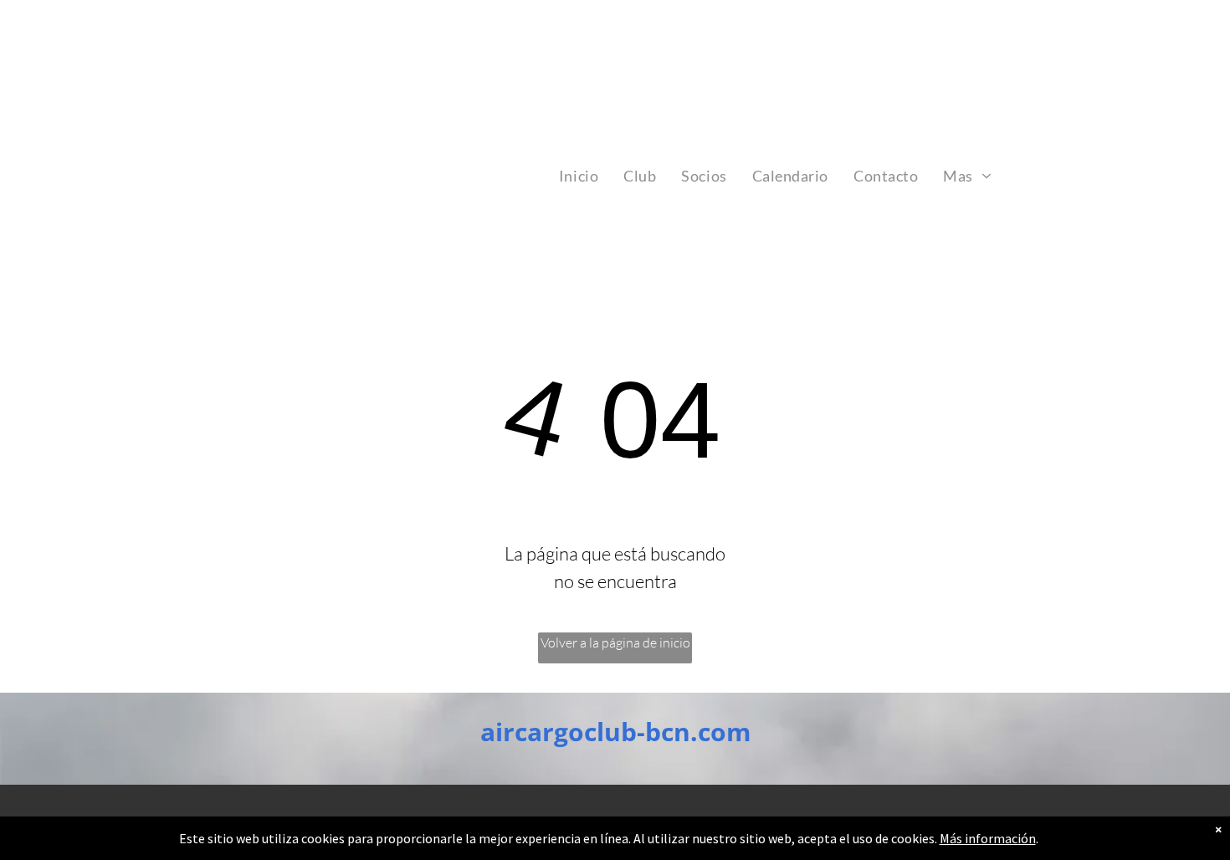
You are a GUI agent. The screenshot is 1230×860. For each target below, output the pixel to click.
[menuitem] (578, 176)
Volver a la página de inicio (615, 642)
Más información (988, 838)
